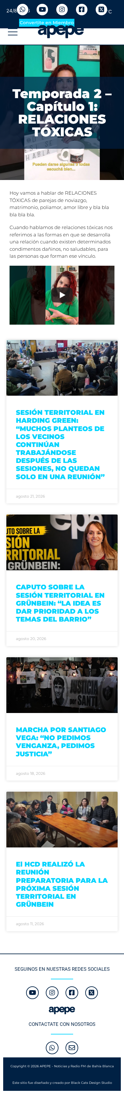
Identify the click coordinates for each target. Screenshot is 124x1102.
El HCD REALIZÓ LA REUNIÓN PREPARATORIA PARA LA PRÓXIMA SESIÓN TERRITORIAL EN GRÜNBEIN (62, 884)
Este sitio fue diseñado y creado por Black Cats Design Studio (62, 1083)
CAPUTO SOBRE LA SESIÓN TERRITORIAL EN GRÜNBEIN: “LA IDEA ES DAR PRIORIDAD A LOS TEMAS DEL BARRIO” (60, 603)
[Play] (62, 295)
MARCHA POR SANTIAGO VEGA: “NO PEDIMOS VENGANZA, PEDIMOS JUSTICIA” (61, 742)
